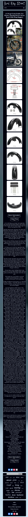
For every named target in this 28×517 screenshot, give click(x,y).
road (9, 485)
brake (12, 490)
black (22, 482)
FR (15, 511)
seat (7, 477)
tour (13, 485)
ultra (18, 482)
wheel (22, 477)
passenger (19, 492)
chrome (8, 492)
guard (22, 488)
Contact (14, 504)
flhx (20, 497)
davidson (11, 497)
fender (11, 482)
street (8, 480)
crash (19, 480)
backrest (20, 495)
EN (13, 511)
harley (8, 495)
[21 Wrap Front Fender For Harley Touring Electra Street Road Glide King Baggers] (14, 27)
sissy (15, 482)
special (11, 488)
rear (13, 492)
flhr (22, 480)
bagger (8, 490)
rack (21, 485)
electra (17, 490)
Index (14, 502)
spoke (16, 497)
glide (15, 479)
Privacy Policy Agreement (14, 506)
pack (14, 477)
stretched (7, 482)
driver (17, 477)
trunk (7, 488)
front (13, 495)
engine (11, 477)
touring (17, 488)
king (17, 485)
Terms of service (14, 509)
